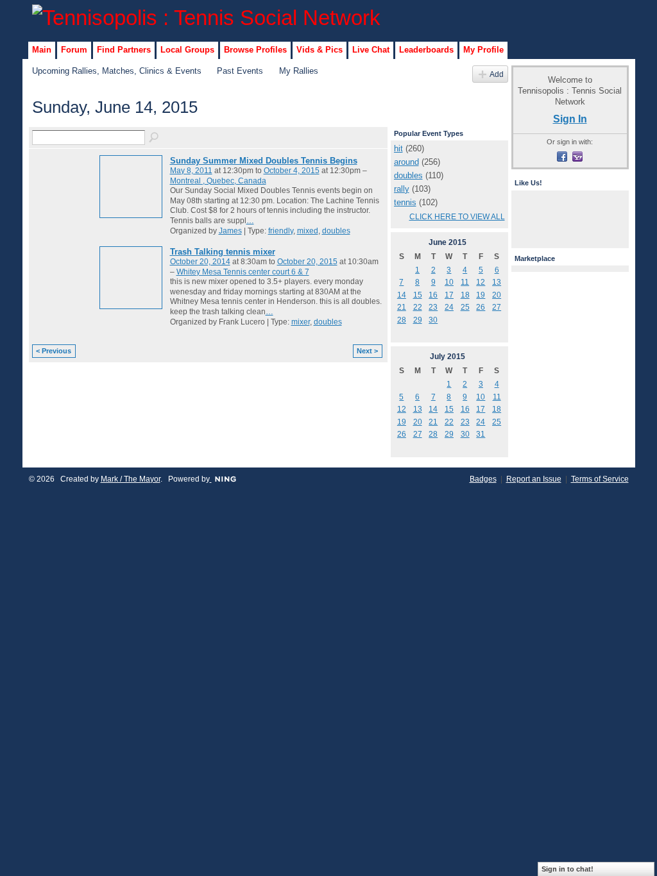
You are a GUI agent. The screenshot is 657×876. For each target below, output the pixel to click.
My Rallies (298, 71)
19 (480, 295)
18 (465, 295)
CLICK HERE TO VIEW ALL (457, 216)
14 (401, 295)
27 (496, 307)
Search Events (154, 138)
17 (449, 295)
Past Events (240, 71)
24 (449, 307)
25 (465, 307)
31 (480, 434)
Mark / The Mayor (130, 479)
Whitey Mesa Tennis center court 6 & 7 (242, 271)
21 (401, 307)
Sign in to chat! (567, 869)
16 (433, 295)
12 (480, 282)
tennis (405, 202)
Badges (483, 479)
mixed (307, 230)
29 (417, 320)
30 (433, 320)
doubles (336, 230)
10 (449, 282)
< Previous (53, 351)
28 (401, 320)
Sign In (570, 118)
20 (496, 295)
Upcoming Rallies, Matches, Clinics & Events (116, 71)
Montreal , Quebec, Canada (218, 180)
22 (417, 307)
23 (433, 307)
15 (417, 295)
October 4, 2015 (292, 170)
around (406, 162)
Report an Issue (533, 479)
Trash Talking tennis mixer (222, 252)
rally (401, 189)
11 (465, 282)
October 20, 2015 (307, 261)
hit (398, 148)
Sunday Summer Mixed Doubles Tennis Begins (263, 160)
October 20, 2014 (200, 261)
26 (480, 307)
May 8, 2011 (191, 170)
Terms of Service (600, 479)
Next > (367, 351)
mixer (300, 321)
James (230, 230)
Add (497, 74)
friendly (280, 230)
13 (496, 282)
